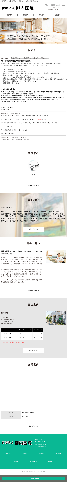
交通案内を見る (33, 426)
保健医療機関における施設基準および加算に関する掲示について (30, 58)
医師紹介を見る (33, 229)
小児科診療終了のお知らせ (18, 137)
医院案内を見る (33, 350)
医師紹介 (9, 15)
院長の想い (33, 461)
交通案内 (41, 15)
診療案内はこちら (33, 185)
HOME (50, 461)
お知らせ (8, 453)
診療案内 (57, 15)
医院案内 (25, 15)
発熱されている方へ (16, 113)
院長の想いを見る (33, 290)
